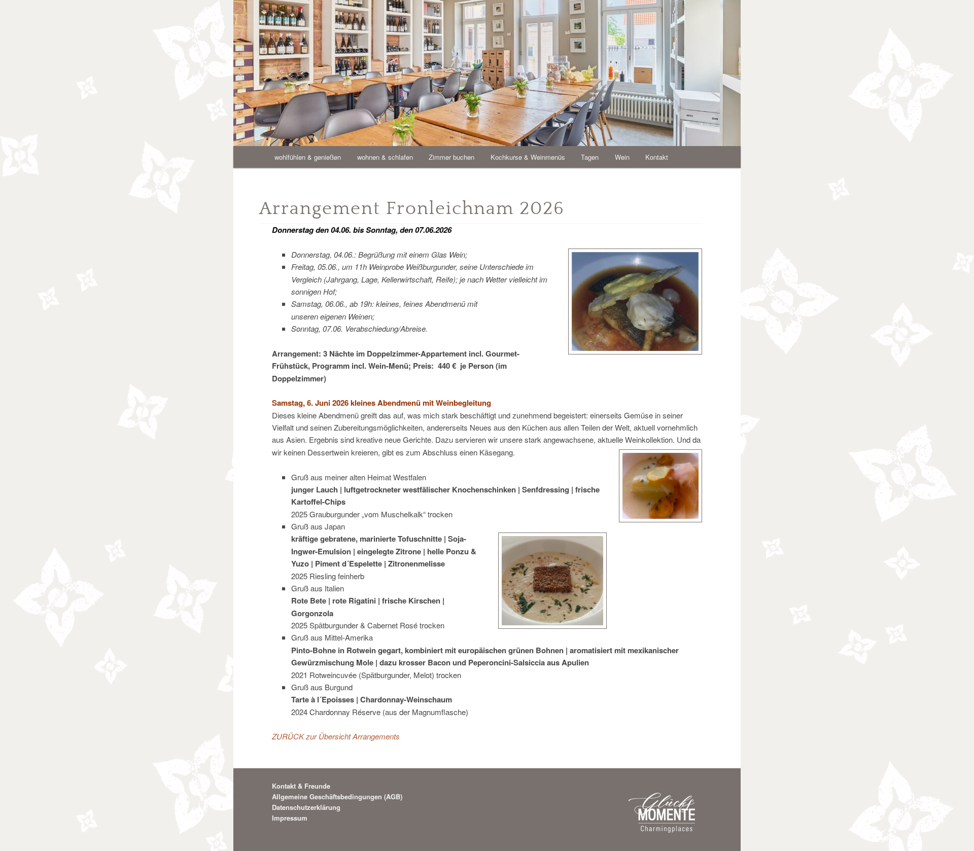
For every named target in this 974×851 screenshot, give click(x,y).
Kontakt (656, 157)
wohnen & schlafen (385, 157)
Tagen (590, 157)
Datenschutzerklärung (306, 807)
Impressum (289, 818)
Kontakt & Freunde (301, 786)
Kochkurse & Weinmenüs (528, 157)
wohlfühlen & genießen (307, 157)
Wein (622, 157)
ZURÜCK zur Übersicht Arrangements (336, 736)
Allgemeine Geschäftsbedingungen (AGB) (337, 796)
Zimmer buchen (451, 157)
